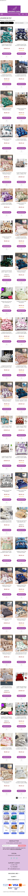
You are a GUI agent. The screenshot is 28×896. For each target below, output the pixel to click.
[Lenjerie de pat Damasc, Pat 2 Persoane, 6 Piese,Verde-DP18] (6, 293)
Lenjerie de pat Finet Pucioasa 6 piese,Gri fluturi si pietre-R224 (21, 717)
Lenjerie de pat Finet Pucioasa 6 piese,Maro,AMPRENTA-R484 (21, 109)
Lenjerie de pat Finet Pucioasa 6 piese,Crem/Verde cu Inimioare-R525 (21, 302)
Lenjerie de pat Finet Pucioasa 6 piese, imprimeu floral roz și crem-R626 (6, 173)
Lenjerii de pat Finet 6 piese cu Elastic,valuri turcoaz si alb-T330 (7, 45)
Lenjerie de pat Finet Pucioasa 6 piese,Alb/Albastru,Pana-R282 (6, 139)
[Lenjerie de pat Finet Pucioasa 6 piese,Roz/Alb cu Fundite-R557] (21, 227)
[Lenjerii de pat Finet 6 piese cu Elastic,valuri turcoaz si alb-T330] (6, 34)
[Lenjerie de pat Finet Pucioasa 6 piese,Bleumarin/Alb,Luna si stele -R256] (21, 480)
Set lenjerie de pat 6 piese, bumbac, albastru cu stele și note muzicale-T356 (21, 400)
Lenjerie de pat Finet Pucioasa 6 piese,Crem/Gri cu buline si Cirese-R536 (7, 521)
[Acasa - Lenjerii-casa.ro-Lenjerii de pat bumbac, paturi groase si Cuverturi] (14, 9)
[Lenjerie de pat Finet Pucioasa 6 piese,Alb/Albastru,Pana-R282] (6, 131)
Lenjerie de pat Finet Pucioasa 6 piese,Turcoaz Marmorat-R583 (6, 75)
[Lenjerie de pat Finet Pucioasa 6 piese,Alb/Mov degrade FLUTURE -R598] (6, 195)
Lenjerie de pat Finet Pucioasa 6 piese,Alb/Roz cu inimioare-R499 (6, 748)
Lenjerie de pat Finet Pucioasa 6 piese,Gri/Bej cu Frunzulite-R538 (21, 782)
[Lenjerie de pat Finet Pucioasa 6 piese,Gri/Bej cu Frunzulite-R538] (21, 772)
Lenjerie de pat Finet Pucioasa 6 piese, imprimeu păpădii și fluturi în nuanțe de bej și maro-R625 (6, 653)
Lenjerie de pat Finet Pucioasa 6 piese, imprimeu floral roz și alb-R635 (6, 585)
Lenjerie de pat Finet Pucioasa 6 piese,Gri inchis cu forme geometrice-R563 (21, 75)
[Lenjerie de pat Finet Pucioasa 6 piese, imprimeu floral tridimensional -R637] (21, 609)
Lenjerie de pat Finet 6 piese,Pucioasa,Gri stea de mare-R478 (7, 366)
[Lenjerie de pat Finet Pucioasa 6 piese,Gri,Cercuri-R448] (6, 480)
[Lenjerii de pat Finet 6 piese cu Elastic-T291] (6, 420)
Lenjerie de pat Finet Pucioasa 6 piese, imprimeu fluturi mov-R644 (7, 400)
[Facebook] (11, 858)
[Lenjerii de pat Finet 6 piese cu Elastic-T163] (6, 448)
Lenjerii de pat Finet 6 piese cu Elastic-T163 (7, 457)
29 (23, 797)
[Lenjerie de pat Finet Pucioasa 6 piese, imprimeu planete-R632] (21, 575)
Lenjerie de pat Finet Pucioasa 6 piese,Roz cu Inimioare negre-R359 (6, 333)
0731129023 (14, 866)
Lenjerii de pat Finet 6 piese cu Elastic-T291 (7, 426)
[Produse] (2, 15)
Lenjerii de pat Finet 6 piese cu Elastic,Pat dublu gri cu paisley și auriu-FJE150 (6, 687)
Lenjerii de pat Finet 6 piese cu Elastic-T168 (21, 687)
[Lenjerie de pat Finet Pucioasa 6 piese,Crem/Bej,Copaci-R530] (6, 772)
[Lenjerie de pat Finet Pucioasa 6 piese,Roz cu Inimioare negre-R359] (6, 324)
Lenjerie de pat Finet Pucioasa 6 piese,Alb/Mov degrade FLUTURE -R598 (7, 203)
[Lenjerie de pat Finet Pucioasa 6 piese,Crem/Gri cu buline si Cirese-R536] (6, 512)
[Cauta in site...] (26, 14)
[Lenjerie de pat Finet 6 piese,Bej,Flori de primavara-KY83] (21, 513)
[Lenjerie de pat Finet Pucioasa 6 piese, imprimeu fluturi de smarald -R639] (6, 98)
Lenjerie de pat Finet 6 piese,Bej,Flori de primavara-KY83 (21, 521)
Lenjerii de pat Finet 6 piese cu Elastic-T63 (21, 173)
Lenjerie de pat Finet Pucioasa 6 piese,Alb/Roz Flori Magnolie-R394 (21, 333)
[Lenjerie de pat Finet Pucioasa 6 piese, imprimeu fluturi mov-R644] (6, 390)
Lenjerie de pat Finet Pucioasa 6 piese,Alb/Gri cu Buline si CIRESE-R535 (21, 748)
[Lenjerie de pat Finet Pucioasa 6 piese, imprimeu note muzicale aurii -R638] (21, 261)
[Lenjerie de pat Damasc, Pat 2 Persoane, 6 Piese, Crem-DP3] (6, 709)
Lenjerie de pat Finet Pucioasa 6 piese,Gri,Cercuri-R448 (6, 491)
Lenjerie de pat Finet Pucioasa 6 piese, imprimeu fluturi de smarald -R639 (6, 109)
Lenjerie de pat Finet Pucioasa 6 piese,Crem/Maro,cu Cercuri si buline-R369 (7, 237)
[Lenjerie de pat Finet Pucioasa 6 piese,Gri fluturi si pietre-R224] (21, 709)
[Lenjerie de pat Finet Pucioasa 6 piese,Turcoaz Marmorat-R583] (6, 66)
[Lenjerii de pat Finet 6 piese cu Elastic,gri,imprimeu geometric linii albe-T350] (6, 609)
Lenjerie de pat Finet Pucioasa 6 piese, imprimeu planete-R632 (21, 585)
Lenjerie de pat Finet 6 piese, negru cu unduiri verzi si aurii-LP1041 (6, 271)
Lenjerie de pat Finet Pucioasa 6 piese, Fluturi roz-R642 (21, 366)
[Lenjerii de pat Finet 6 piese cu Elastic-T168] (21, 676)
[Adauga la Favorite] (6, 57)
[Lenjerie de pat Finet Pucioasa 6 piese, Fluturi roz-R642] (21, 356)
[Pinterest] (14, 858)
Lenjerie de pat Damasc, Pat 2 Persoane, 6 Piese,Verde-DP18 (6, 302)
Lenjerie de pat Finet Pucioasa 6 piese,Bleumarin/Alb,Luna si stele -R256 (21, 491)
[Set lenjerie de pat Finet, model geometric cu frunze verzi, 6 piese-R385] (21, 643)
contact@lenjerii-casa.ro (15, 868)
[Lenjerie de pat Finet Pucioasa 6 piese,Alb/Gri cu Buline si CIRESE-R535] (21, 739)
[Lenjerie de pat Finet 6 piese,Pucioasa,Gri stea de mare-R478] (6, 356)
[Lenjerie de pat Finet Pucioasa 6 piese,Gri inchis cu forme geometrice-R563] (21, 66)
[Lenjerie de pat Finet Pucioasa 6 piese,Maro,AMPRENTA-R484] (21, 99)
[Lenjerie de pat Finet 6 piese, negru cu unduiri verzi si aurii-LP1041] (6, 261)
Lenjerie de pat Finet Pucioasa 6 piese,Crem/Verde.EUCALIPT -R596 (21, 203)
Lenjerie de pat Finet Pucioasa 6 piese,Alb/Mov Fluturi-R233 (21, 457)
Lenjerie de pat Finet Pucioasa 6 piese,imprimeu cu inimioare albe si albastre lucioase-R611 (21, 45)
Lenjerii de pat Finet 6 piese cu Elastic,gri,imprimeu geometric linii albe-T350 (6, 619)
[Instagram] (17, 858)
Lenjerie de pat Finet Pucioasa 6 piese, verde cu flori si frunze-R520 (7, 552)
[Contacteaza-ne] (19, 14)
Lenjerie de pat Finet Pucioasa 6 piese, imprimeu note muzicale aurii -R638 (21, 271)
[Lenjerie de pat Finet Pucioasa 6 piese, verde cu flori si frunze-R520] (6, 543)
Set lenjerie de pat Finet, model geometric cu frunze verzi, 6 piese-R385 (21, 653)
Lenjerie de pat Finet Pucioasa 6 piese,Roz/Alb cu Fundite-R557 (21, 237)
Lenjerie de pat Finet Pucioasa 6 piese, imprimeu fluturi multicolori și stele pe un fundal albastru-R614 (21, 552)
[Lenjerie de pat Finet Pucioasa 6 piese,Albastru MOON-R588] (21, 131)
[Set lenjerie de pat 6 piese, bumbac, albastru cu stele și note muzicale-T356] (21, 390)
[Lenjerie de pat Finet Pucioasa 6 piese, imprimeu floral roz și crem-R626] (6, 163)
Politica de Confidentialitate (15, 849)
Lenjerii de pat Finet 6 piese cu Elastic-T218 (21, 426)
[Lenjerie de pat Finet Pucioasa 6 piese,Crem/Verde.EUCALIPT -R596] (21, 195)
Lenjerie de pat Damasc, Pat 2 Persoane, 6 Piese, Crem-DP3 (6, 717)
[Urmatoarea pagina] (26, 798)
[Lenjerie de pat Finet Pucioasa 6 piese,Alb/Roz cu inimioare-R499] (6, 739)
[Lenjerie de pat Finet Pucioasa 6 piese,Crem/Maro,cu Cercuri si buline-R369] (6, 227)
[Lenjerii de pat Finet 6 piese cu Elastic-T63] (21, 163)
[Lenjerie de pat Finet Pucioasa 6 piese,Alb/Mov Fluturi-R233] (21, 448)
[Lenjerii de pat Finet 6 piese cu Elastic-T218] (21, 420)
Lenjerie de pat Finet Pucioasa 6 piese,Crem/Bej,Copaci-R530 (6, 782)
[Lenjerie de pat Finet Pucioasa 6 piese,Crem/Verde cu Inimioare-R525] (21, 293)
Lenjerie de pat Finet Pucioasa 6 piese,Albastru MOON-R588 (21, 139)
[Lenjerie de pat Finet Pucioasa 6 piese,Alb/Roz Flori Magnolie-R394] (21, 324)
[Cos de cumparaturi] (22, 14)
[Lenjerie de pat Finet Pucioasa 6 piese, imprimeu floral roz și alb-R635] (6, 575)
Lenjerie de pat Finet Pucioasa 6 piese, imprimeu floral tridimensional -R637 (21, 619)
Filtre (7, 22)
